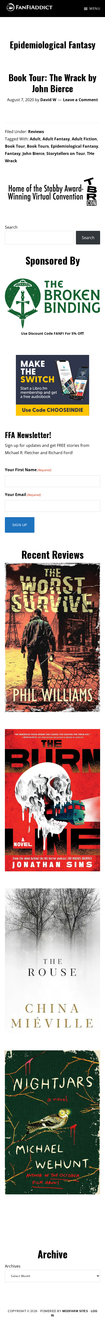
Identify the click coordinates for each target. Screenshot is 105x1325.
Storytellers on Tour (65, 153)
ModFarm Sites (75, 1311)
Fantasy (13, 153)
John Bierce (33, 153)
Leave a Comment (80, 99)
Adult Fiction (84, 139)
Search (11, 227)
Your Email (23, 494)
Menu (94, 8)
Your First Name (28, 469)
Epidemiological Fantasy (74, 146)
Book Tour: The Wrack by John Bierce (52, 83)
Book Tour (15, 146)
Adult (35, 139)
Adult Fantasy (56, 139)
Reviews (36, 131)
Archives (13, 1266)
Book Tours (38, 146)
